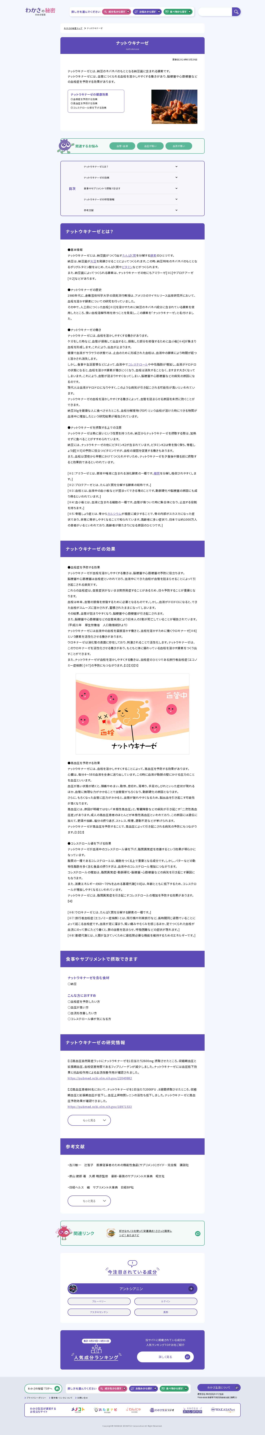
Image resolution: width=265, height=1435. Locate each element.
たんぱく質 (129, 255)
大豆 (93, 261)
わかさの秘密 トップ (73, 28)
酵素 (153, 255)
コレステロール (138, 364)
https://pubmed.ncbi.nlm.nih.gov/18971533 (100, 1106)
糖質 (157, 473)
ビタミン (127, 267)
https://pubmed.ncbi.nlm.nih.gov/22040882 (100, 1078)
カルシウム (114, 513)
